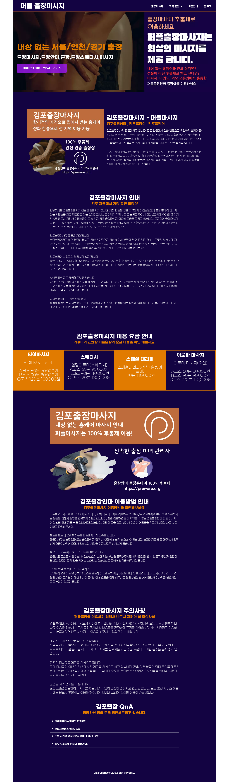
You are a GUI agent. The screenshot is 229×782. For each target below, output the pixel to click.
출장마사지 (157, 6)
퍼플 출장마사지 (42, 6)
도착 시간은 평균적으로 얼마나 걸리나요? (76, 736)
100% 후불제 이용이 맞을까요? (71, 743)
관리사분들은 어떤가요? (67, 728)
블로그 (207, 6)
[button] (114, 721)
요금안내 (193, 6)
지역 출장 (174, 6)
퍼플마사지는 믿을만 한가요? (70, 721)
